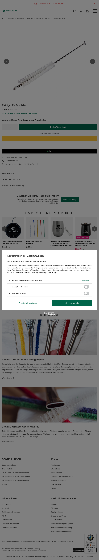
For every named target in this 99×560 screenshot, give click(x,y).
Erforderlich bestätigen (28, 303)
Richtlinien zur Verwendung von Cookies (71, 266)
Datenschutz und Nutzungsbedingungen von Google (37, 272)
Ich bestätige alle (72, 303)
